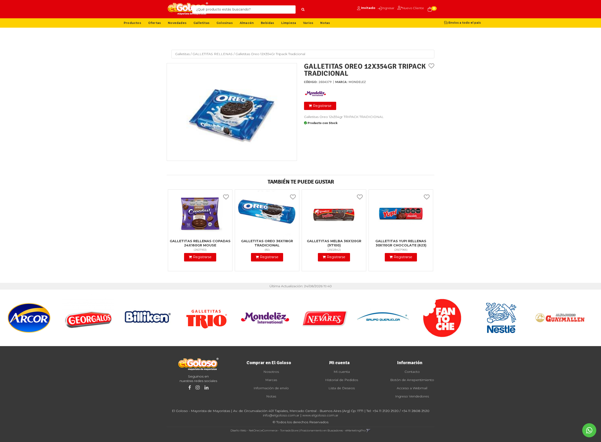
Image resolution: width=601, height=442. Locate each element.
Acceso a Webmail (412, 388)
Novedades (177, 23)
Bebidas (267, 23)
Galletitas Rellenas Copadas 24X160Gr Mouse (200, 243)
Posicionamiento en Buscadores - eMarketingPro (333, 430)
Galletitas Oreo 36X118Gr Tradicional (267, 243)
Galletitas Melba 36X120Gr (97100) (334, 243)
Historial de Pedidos (341, 380)
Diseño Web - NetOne (245, 430)
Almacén (247, 23)
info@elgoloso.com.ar (281, 415)
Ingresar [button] (388, 8)
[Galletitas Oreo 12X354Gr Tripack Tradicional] (232, 112)
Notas (325, 23)
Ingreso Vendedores (412, 396)
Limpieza (288, 23)
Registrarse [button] (322, 106)
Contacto (412, 372)
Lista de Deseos (341, 388)
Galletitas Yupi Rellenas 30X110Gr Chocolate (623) (400, 243)
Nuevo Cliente (413, 8)
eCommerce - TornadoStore (279, 430)
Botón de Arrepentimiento (412, 380)
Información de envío (271, 388)
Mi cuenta (342, 372)
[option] (29, 318)
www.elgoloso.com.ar (320, 415)
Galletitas (201, 23)
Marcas (271, 380)
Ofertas (154, 23)
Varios (308, 23)
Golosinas (224, 23)
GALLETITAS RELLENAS (213, 54)
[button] (368, 430)
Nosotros (271, 372)
